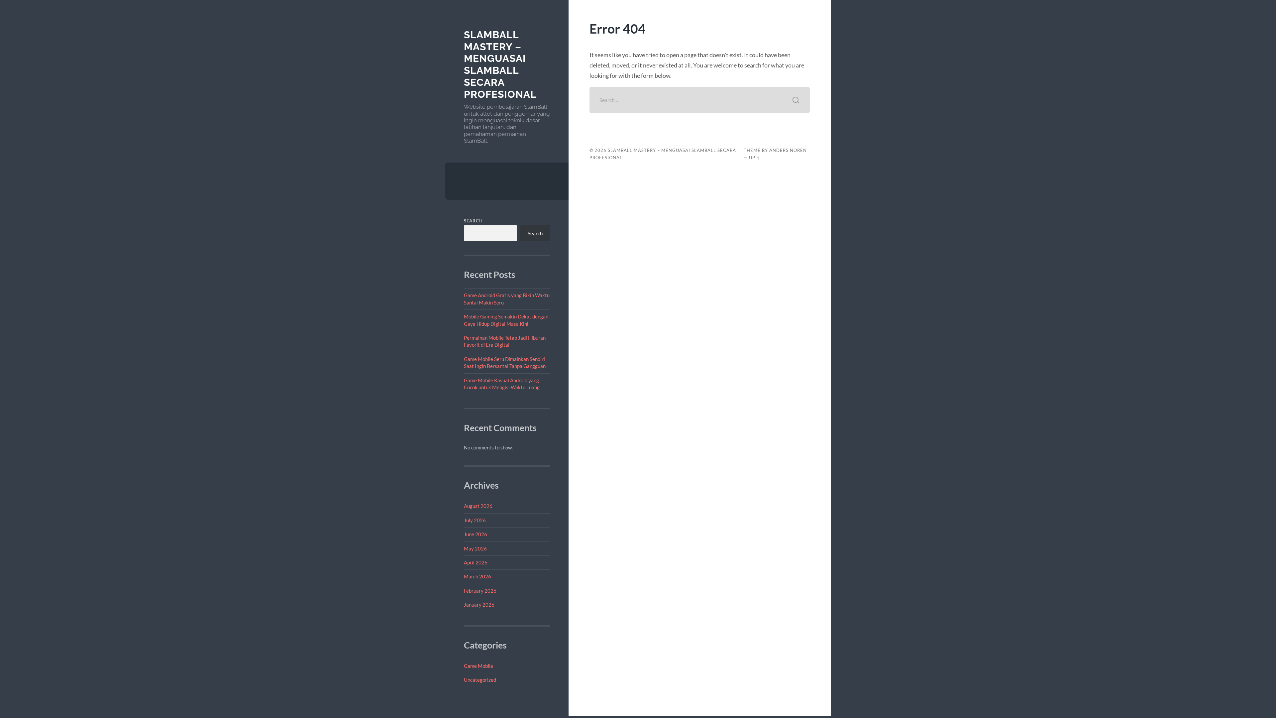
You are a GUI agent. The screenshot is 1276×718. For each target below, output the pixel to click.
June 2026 (475, 534)
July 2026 (475, 520)
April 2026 (475, 562)
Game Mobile (478, 666)
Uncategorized (480, 680)
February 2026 (480, 591)
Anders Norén (788, 150)
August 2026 (478, 506)
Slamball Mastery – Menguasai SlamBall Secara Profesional (500, 64)
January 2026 (479, 605)
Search (473, 220)
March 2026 (477, 576)
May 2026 (475, 548)
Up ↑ (754, 157)
